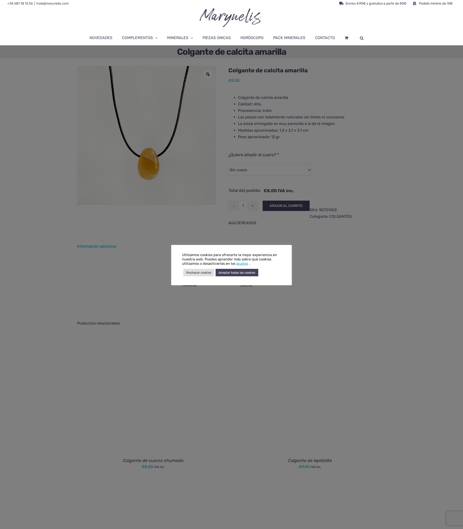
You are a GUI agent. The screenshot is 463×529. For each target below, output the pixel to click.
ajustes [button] (242, 263)
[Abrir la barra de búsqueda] (361, 38)
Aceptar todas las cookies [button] (236, 272)
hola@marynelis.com (52, 3)
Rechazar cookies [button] (198, 272)
